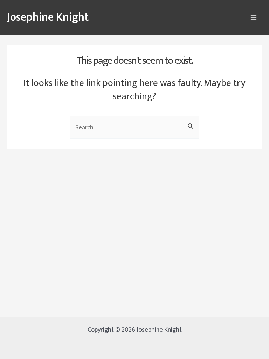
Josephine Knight (48, 17)
